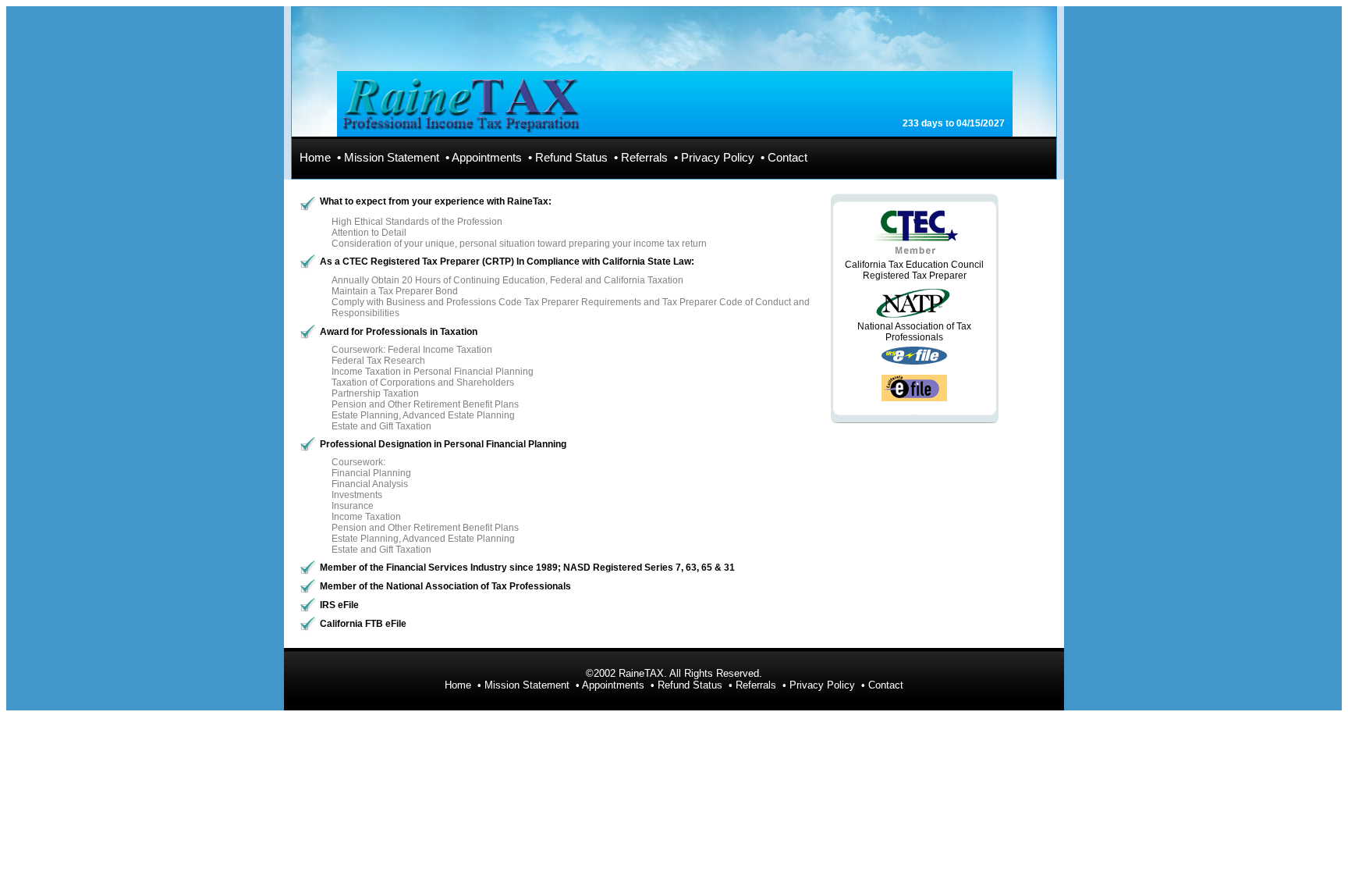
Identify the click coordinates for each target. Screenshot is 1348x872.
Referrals (644, 157)
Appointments (487, 157)
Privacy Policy (717, 157)
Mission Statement (391, 157)
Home (315, 157)
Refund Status (571, 157)
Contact (787, 157)
